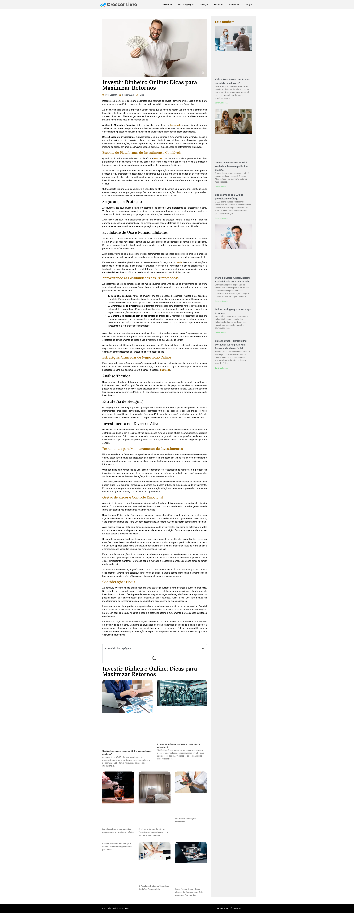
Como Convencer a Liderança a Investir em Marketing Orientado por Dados (117, 846)
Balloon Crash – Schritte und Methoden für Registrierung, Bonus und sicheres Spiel (231, 344)
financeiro (165, 370)
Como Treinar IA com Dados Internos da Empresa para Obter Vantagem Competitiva (189, 892)
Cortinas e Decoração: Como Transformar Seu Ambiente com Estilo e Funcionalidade (153, 832)
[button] (203, 648)
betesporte (175, 125)
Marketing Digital (186, 4)
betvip (179, 262)
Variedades (233, 4)
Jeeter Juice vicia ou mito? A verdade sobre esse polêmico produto (231, 166)
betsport (157, 158)
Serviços (204, 4)
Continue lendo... (221, 103)
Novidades (167, 4)
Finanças (218, 4)
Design (248, 4)
